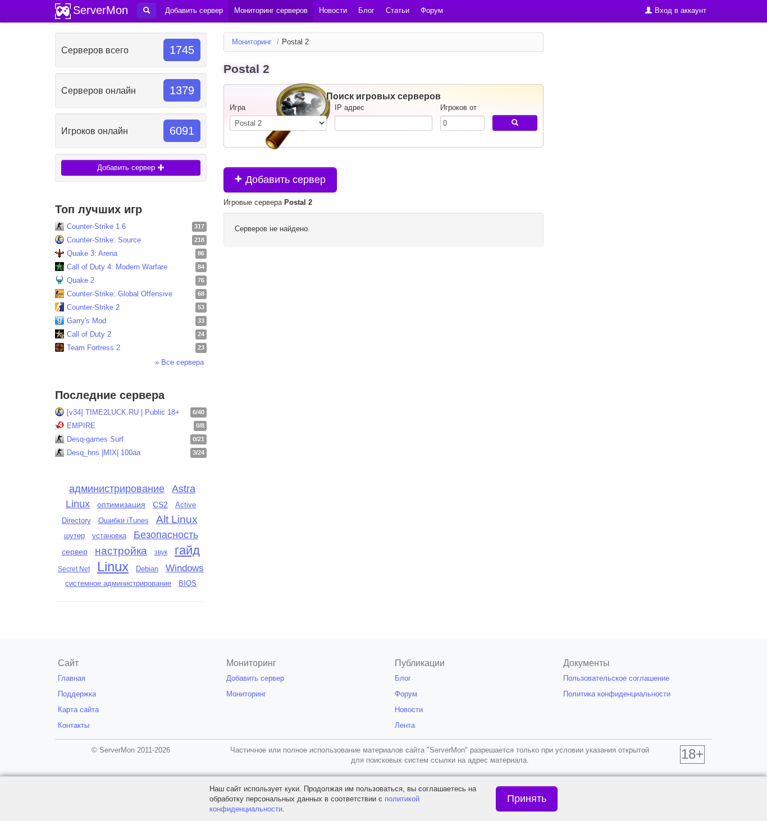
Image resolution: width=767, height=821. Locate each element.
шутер (74, 535)
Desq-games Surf (95, 439)
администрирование (117, 488)
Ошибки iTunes (123, 520)
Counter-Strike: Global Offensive (119, 294)
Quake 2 (80, 280)
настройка (121, 551)
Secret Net (74, 569)
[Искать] (514, 123)
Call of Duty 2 (89, 334)
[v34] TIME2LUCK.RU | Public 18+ (123, 412)
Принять (526, 798)
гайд (187, 550)
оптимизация (121, 504)
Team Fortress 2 (93, 347)
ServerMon (100, 10)
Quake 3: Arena (92, 253)
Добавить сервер (127, 167)
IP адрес (349, 107)
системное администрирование (118, 583)
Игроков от (458, 107)
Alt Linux (177, 519)
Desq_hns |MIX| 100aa (103, 452)
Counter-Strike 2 (93, 307)
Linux (113, 566)
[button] (146, 11)
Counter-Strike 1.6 (96, 226)
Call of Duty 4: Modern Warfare (117, 267)
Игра (237, 107)
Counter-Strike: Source (104, 240)
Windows (185, 568)
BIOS (188, 583)
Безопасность (166, 534)
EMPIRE (81, 425)
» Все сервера (179, 362)
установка (109, 535)
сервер (75, 551)
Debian (147, 569)
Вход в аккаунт (679, 10)
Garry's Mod (86, 321)
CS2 (160, 504)
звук (160, 552)
